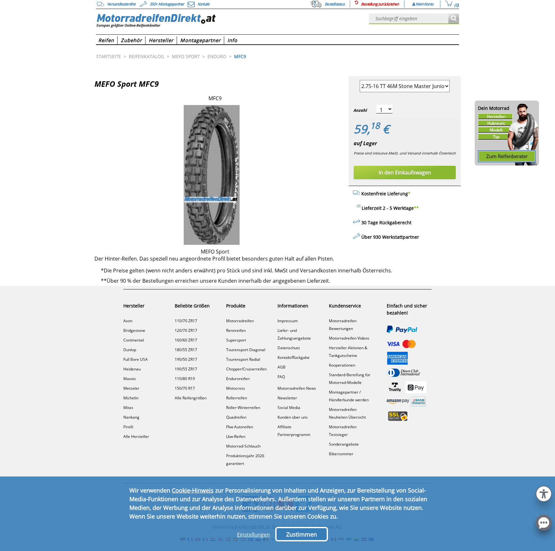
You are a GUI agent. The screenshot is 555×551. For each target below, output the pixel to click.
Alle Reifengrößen (191, 398)
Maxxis (129, 378)
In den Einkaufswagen (405, 172)
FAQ (281, 376)
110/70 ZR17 (186, 321)
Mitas (128, 407)
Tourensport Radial (243, 359)
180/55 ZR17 (186, 349)
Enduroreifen (238, 378)
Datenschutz (289, 348)
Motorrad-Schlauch (243, 446)
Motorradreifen (240, 321)
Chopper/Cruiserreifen (246, 369)
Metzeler (131, 388)
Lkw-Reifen (235, 436)
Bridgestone (134, 330)
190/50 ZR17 (186, 359)
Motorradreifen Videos (349, 338)
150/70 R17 (185, 388)
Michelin (130, 398)
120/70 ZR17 (186, 330)
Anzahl (360, 110)
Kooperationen (342, 365)
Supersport (236, 340)
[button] (544, 493)
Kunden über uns (293, 417)
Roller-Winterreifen (243, 407)
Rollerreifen (236, 398)
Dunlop (129, 349)
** (416, 208)
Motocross (235, 388)
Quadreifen (236, 417)
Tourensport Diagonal (245, 349)
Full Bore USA (135, 359)
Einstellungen (253, 534)
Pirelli (128, 427)
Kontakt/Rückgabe (294, 357)
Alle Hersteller (136, 436)
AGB (282, 367)
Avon (127, 321)
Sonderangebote (344, 444)
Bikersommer (341, 454)
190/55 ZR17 (186, 369)
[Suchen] (453, 18)
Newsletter (287, 398)
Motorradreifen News (297, 388)
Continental (133, 340)
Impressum (288, 321)
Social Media (289, 407)
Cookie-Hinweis (193, 490)
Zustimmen (301, 534)
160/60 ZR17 (186, 340)
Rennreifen (236, 330)
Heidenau (132, 369)
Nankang (131, 417)
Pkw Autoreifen (239, 427)
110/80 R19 (185, 378)
